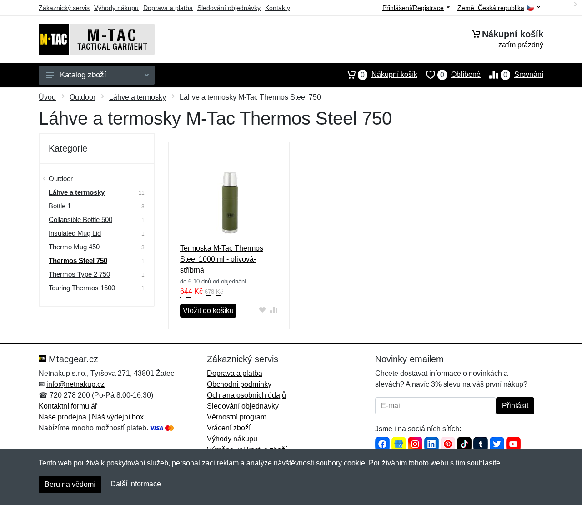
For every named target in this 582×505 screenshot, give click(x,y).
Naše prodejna (62, 417)
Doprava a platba (168, 7)
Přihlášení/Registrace (413, 8)
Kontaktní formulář (68, 406)
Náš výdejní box (118, 417)
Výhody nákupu (116, 7)
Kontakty (277, 7)
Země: (490, 8)
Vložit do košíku (208, 310)
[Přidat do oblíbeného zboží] (262, 309)
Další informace (135, 484)
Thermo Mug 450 (74, 247)
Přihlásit (515, 405)
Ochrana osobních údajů (246, 395)
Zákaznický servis (64, 7)
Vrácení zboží (229, 428)
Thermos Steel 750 (78, 260)
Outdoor (82, 97)
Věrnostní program (236, 417)
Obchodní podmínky (239, 384)
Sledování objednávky (229, 7)
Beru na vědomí (70, 484)
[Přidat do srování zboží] (274, 309)
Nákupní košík (389, 75)
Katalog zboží (83, 75)
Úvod (47, 97)
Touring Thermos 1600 (82, 288)
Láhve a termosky (137, 97)
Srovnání (523, 75)
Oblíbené (460, 75)
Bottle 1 (60, 206)
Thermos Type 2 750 (79, 274)
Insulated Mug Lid (75, 233)
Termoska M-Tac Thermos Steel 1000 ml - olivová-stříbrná (221, 259)
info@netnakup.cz (75, 384)
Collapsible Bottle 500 (80, 219)
